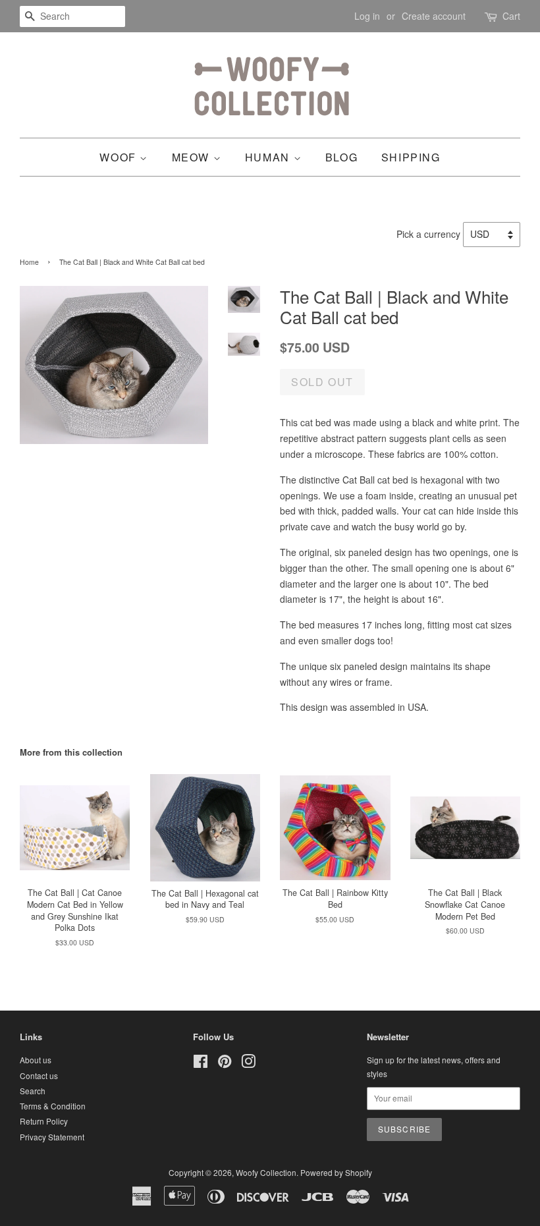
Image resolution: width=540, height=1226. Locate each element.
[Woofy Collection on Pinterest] (224, 1063)
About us (35, 1059)
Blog (341, 157)
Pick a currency (429, 233)
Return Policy (44, 1121)
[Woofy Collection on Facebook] (200, 1063)
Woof (119, 157)
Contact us (39, 1075)
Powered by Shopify (336, 1172)
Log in (367, 15)
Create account (434, 15)
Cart (511, 15)
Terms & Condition (53, 1105)
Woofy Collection (266, 1172)
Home (29, 262)
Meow (192, 157)
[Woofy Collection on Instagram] (248, 1063)
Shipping (411, 157)
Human (269, 157)
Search (32, 1090)
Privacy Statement (52, 1136)
